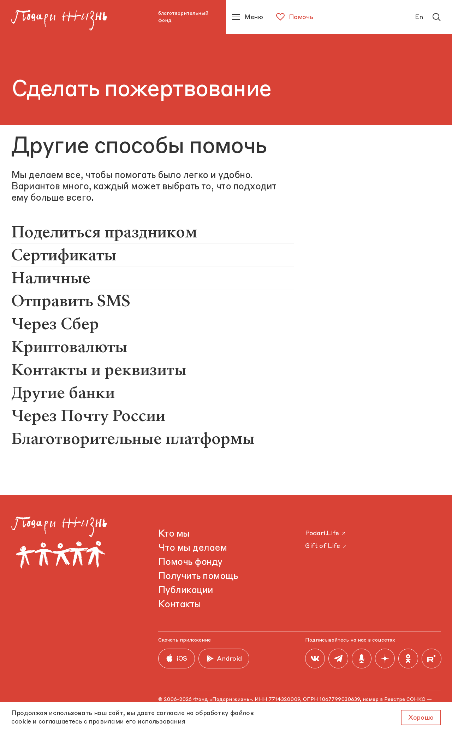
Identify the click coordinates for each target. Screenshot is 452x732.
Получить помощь (198, 576)
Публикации (185, 590)
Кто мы (174, 534)
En (419, 17)
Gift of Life (322, 546)
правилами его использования (137, 722)
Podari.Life (322, 533)
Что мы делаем (192, 548)
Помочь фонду (190, 562)
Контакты (179, 604)
